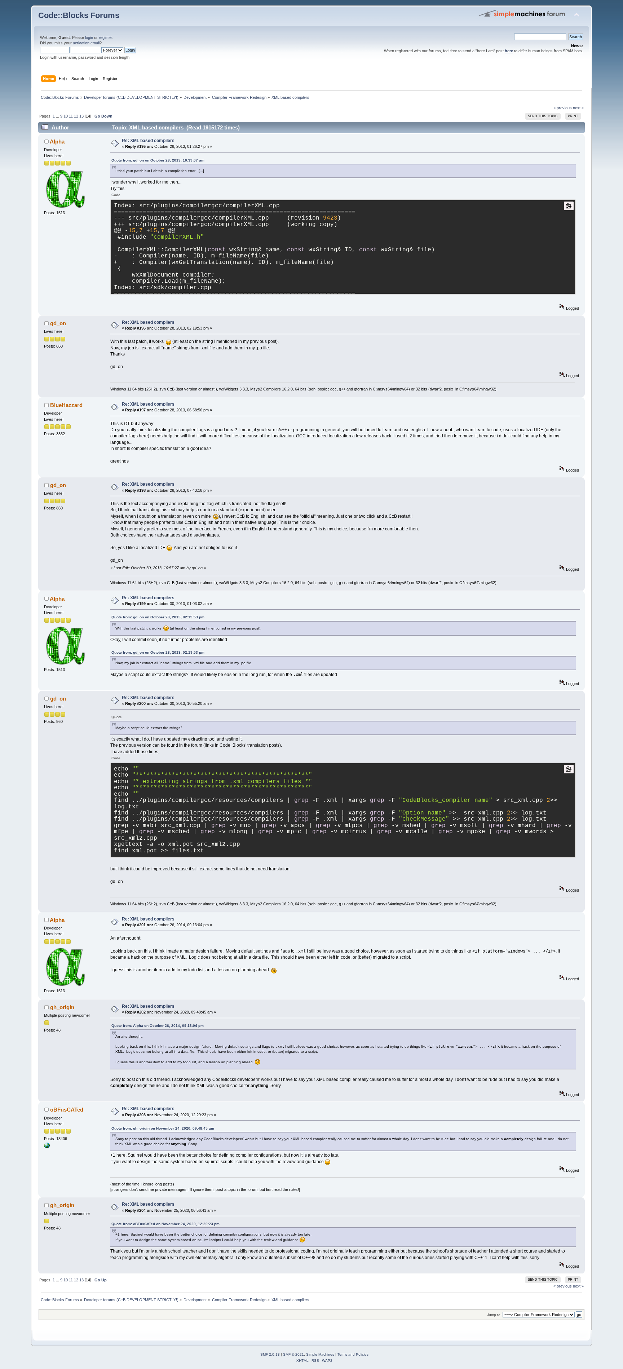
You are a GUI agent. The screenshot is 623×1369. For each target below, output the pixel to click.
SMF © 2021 (293, 1354)
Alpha (57, 141)
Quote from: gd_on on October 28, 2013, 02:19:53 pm (157, 617)
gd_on (58, 323)
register (105, 37)
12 (76, 116)
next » (578, 108)
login (89, 37)
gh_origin (62, 1007)
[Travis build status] (47, 1147)
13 (81, 116)
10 (65, 116)
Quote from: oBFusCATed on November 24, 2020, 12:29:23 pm (165, 1224)
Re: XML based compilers (148, 140)
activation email (86, 43)
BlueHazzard (66, 405)
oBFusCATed (66, 1110)
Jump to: (494, 1315)
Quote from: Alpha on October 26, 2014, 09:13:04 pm (157, 1026)
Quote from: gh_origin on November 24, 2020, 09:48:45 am (162, 1128)
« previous (562, 108)
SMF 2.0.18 (270, 1354)
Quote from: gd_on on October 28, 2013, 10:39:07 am (157, 160)
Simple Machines (320, 1354)
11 (71, 116)
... (58, 116)
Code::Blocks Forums (78, 15)
